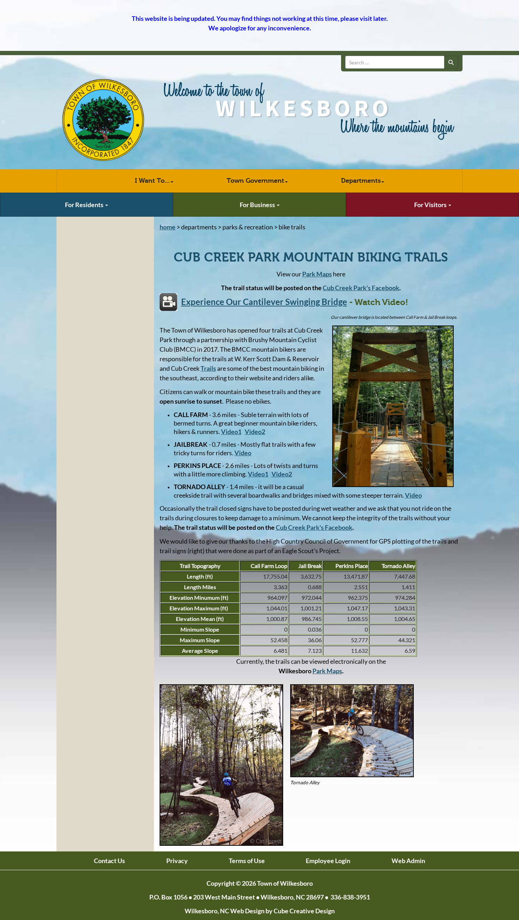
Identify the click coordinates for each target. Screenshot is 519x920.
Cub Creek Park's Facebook (361, 288)
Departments (361, 180)
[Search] (451, 62)
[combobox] (394, 62)
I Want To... (152, 180)
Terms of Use (247, 861)
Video (413, 495)
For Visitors (431, 205)
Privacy (177, 861)
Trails (208, 368)
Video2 (282, 474)
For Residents (85, 205)
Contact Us (109, 861)
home (167, 227)
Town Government (255, 180)
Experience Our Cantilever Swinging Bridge (264, 302)
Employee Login (328, 861)
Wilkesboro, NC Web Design (224, 911)
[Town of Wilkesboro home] (103, 120)
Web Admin (408, 861)
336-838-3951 (350, 897)
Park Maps (327, 671)
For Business (258, 205)
